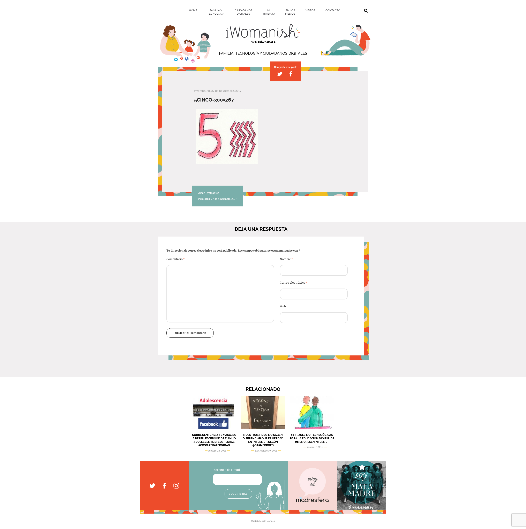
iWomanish (202, 91)
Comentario (175, 259)
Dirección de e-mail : (227, 470)
